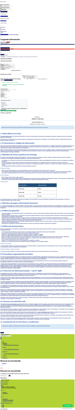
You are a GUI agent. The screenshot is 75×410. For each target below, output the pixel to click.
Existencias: (3, 42)
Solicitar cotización (8, 80)
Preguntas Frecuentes (8, 401)
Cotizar (2, 54)
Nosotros (5, 343)
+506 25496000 (4, 383)
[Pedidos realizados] (0, 338)
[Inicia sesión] (0, 336)
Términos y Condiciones (8, 400)
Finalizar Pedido (4, 34)
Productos (5, 344)
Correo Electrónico (5, 7)
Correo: (2, 66)
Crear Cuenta (5, 16)
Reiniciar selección (5, 47)
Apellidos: (2, 65)
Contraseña (3, 9)
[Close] (0, 25)
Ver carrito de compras (13, 34)
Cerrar (2, 80)
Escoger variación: (4, 43)
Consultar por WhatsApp (6, 58)
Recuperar (3, 20)
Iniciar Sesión (4, 11)
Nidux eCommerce (5, 403)
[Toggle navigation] (0, 340)
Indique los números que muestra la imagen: (10, 78)
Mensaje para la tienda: (5, 74)
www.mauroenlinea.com (6, 136)
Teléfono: (2, 67)
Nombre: (2, 64)
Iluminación (5, 351)
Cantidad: (2, 69)
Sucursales (5, 399)
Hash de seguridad (5, 4)
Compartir (2, 56)
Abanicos (4, 347)
